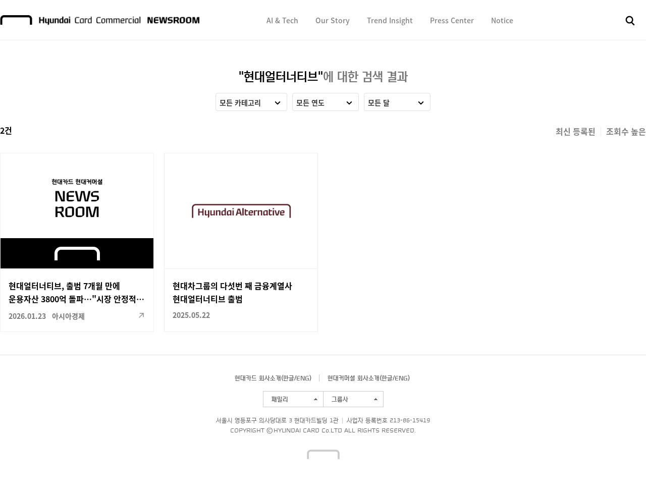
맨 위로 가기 (619, 469)
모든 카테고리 (240, 102)
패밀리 (280, 399)
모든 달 (379, 102)
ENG (302, 378)
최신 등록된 (576, 131)
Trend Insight (390, 20)
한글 (288, 378)
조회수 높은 (626, 131)
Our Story (332, 20)
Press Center (452, 20)
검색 (630, 20)
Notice (502, 20)
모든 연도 (310, 102)
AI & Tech (282, 20)
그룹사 (340, 399)
